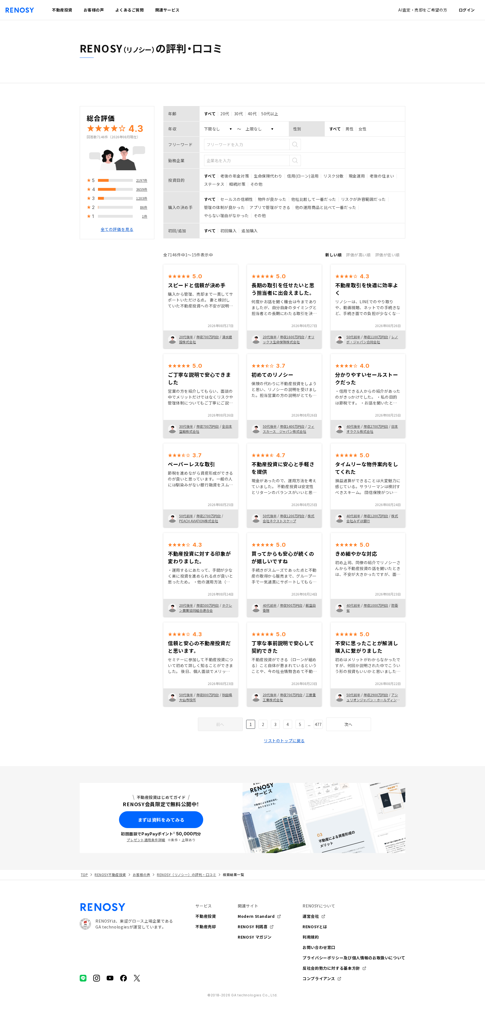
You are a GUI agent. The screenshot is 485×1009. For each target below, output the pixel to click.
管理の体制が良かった (224, 207)
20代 (224, 113)
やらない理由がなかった (226, 215)
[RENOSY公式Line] (83, 978)
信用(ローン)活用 (303, 176)
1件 (144, 216)
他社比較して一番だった (313, 199)
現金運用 (357, 176)
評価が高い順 (358, 255)
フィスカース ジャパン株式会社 (288, 429)
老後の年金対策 (234, 176)
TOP (84, 874)
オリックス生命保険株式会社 (288, 339)
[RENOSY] (126, 907)
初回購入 (228, 230)
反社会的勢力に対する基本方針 (331, 968)
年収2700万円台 (375, 426)
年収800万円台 (207, 694)
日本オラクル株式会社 (372, 429)
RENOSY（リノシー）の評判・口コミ (186, 874)
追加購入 (249, 230)
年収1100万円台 (375, 336)
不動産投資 (205, 916)
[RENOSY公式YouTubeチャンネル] (110, 978)
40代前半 (353, 515)
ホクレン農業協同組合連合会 (205, 608)
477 (318, 724)
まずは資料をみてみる (161, 819)
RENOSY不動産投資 (110, 874)
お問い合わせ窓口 (319, 947)
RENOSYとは (315, 926)
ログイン (467, 10)
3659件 (141, 189)
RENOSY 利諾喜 (252, 926)
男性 (350, 129)
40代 (252, 113)
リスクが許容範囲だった (363, 199)
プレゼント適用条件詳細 (146, 839)
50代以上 (269, 113)
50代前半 (353, 336)
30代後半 (186, 426)
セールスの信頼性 (236, 199)
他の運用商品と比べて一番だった (325, 207)
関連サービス (167, 10)
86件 (143, 207)
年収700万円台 (207, 336)
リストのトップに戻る (284, 740)
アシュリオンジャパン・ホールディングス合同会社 (373, 699)
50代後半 (270, 426)
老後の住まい (382, 176)
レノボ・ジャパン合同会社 (372, 339)
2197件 (141, 180)
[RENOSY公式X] (137, 978)
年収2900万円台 (375, 694)
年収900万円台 (291, 605)
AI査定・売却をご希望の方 (422, 10)
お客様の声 (141, 874)
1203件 (141, 198)
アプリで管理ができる (270, 207)
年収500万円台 (207, 605)
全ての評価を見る (117, 229)
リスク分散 (333, 176)
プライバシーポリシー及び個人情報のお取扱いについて (354, 957)
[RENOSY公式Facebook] (123, 978)
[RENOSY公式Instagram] (96, 978)
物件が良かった (272, 199)
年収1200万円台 (292, 515)
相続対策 (237, 184)
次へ (348, 724)
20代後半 (186, 336)
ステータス (214, 184)
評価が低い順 (387, 255)
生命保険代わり (268, 176)
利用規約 (311, 937)
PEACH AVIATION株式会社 (198, 520)
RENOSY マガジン (255, 937)
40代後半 (353, 426)
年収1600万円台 (292, 336)
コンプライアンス (319, 978)
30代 (238, 113)
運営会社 (311, 916)
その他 (256, 184)
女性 (362, 129)
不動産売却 (205, 926)
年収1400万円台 (292, 426)
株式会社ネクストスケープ (288, 518)
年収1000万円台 (375, 605)
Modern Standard (256, 916)
